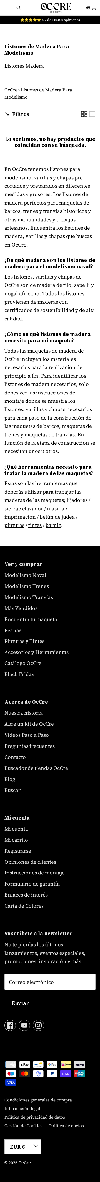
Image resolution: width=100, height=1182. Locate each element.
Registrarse (17, 850)
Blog (9, 779)
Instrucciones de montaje (34, 872)
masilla (55, 508)
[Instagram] (38, 1025)
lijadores (77, 499)
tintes (35, 525)
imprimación (20, 516)
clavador (32, 508)
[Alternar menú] (6, 8)
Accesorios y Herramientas (36, 652)
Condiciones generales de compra (38, 1100)
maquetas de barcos (35, 426)
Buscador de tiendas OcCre (36, 768)
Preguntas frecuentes (29, 745)
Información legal (22, 1108)
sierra (11, 508)
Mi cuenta (16, 828)
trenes (30, 210)
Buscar (12, 790)
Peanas (12, 630)
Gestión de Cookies (23, 1125)
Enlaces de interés (26, 894)
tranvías (52, 210)
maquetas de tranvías (49, 434)
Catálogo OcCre (22, 663)
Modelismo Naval (25, 575)
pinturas (14, 525)
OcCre (10, 90)
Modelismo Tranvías (28, 597)
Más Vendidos (21, 608)
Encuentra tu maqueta (30, 619)
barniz (53, 525)
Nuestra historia (23, 712)
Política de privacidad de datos (34, 1117)
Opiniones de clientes (30, 861)
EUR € (17, 1146)
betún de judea (57, 516)
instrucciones (52, 392)
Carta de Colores (24, 905)
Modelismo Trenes (26, 586)
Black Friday (19, 674)
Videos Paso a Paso (26, 734)
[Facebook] (10, 1025)
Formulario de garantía (32, 883)
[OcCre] (56, 8)
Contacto (15, 756)
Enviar (20, 1003)
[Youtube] (24, 1025)
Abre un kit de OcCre (29, 723)
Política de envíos (66, 1125)
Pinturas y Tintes (24, 641)
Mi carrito (16, 839)
